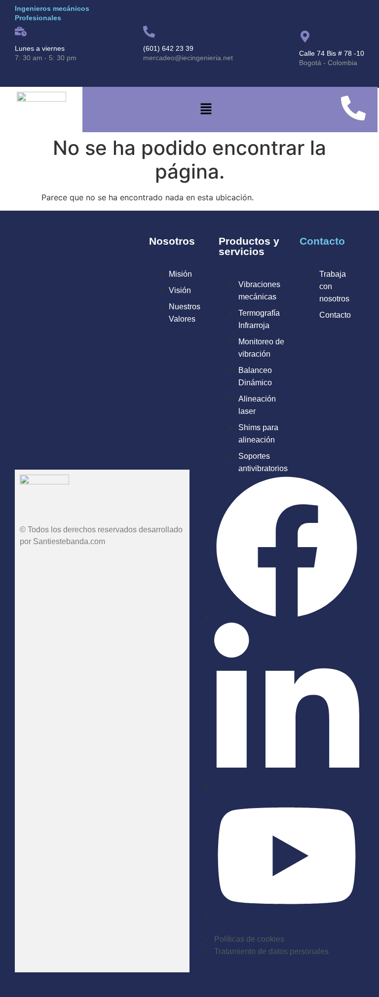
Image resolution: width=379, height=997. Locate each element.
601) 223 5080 (131, 293)
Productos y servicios (249, 246)
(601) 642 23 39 (168, 48)
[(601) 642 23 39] (149, 31)
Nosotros (172, 241)
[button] (206, 109)
